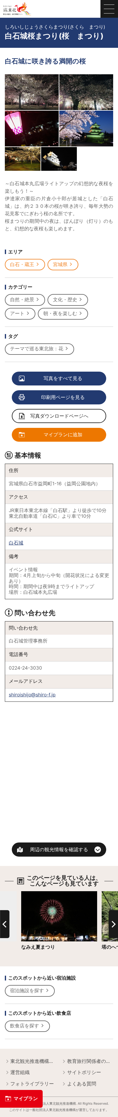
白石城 (16, 543)
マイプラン (26, 1098)
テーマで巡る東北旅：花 (36, 348)
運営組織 (20, 1072)
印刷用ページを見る (63, 397)
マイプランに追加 (63, 434)
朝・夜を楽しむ (60, 313)
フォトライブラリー (32, 1084)
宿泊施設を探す (27, 990)
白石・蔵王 (22, 264)
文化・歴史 (65, 299)
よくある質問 (81, 1084)
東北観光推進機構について (33, 1061)
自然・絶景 (22, 299)
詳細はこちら (35, 894)
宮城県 (60, 264)
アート (17, 313)
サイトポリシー (84, 1072)
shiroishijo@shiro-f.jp (32, 695)
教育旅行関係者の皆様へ (90, 1061)
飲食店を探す (24, 1026)
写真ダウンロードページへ (59, 416)
